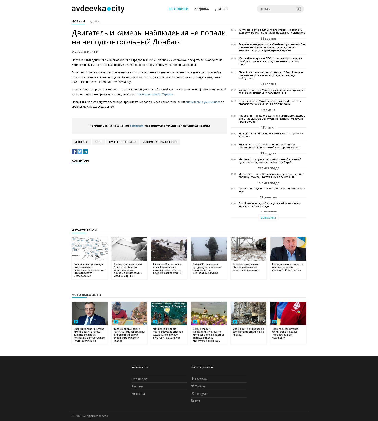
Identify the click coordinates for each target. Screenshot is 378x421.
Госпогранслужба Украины (155, 94)
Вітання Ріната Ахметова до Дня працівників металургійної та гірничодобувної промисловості (269, 146)
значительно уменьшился (203, 102)
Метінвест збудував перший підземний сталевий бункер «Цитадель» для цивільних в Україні (270, 161)
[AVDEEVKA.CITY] (98, 9)
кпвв (98, 142)
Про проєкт (140, 379)
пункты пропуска (122, 142)
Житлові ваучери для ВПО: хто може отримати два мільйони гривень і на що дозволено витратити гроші (270, 61)
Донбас (222, 9)
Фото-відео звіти (86, 295)
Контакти (138, 394)
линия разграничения (160, 142)
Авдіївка (201, 9)
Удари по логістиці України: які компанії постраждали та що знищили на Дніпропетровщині (272, 91)
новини (78, 21)
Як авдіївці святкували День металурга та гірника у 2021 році (271, 135)
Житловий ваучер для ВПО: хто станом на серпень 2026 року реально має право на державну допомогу (272, 31)
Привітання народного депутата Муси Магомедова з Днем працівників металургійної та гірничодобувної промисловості (272, 118)
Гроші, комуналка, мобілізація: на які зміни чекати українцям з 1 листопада (270, 205)
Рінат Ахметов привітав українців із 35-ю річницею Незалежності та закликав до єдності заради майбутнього (271, 75)
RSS (197, 401)
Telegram (137, 125)
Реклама (137, 386)
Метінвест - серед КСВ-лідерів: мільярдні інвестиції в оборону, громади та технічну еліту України (271, 175)
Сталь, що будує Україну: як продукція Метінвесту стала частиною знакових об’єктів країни (270, 102)
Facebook (201, 379)
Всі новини (178, 9)
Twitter (200, 386)
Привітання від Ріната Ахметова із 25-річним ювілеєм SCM (272, 190)
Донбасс (81, 142)
